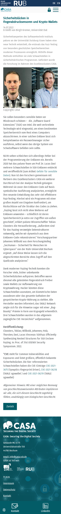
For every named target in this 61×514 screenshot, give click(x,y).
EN (58, 3)
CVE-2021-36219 (36, 373)
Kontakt (7, 495)
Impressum (8, 483)
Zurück (10, 406)
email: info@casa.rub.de (15, 456)
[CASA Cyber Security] (6, 9)
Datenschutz (9, 489)
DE (54, 3)
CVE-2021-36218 (49, 369)
